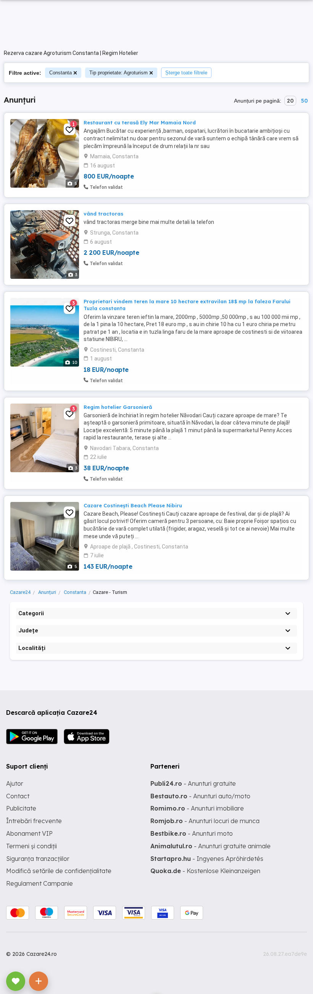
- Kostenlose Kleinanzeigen (205, 871)
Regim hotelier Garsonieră (118, 407)
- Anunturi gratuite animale (210, 846)
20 (290, 100)
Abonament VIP (29, 833)
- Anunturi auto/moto (200, 796)
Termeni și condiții (31, 846)
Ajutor (14, 783)
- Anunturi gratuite (193, 783)
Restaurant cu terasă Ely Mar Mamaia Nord (140, 122)
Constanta (60, 73)
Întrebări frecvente (34, 821)
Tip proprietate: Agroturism (118, 73)
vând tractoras (103, 214)
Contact (17, 796)
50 (304, 100)
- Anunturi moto (191, 833)
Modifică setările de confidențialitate (58, 871)
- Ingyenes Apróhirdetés (206, 858)
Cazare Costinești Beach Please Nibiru (133, 505)
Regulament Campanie (39, 883)
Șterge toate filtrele (186, 73)
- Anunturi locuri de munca (205, 821)
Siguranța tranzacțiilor (37, 858)
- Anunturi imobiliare (197, 808)
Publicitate (21, 808)
